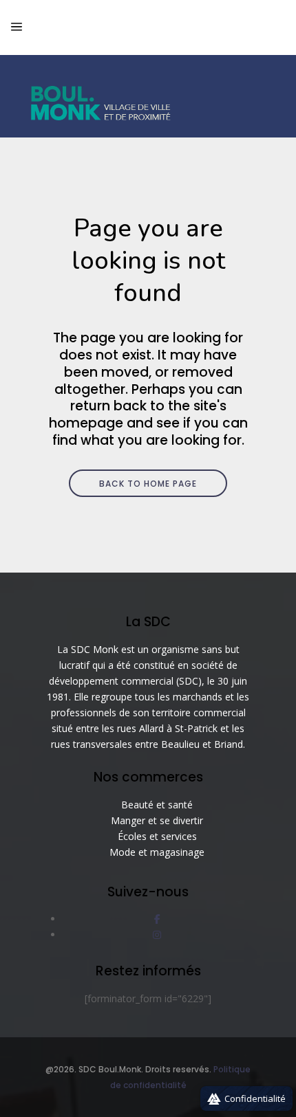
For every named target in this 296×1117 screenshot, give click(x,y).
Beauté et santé (157, 804)
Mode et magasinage (156, 852)
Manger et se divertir (157, 820)
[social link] (157, 918)
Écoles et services (157, 836)
